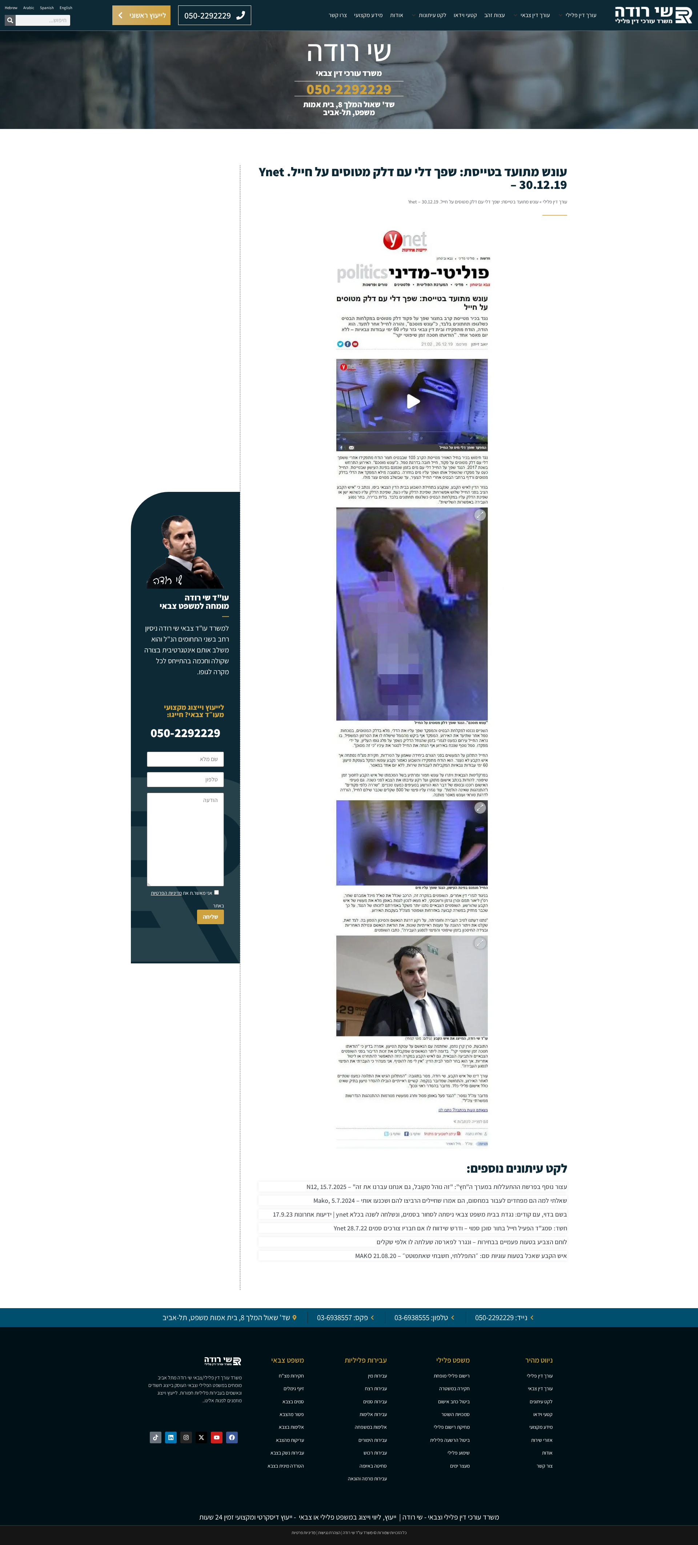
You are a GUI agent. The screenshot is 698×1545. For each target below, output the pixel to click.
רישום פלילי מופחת (452, 1375)
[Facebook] (232, 1437)
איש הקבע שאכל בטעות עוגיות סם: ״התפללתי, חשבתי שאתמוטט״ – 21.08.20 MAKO (461, 1255)
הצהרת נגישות (329, 1532)
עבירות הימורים (372, 1440)
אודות (547, 1452)
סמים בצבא (293, 1401)
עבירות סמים (375, 1401)
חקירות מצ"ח (291, 1375)
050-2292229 (185, 732)
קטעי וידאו (543, 1414)
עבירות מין (377, 1375)
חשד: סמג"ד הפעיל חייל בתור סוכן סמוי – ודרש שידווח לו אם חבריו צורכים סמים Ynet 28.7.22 (450, 1228)
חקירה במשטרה (454, 1388)
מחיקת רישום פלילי (452, 1427)
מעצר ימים (460, 1466)
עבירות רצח (376, 1388)
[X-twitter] (201, 1437)
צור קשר (545, 1466)
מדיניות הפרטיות (166, 893)
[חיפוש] (10, 20)
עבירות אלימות (373, 1414)
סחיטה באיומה (373, 1466)
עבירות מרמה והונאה (367, 1478)
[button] (577, 15)
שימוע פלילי (459, 1452)
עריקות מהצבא (290, 1440)
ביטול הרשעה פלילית (450, 1440)
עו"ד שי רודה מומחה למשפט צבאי (194, 601)
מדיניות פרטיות (304, 1532)
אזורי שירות (542, 1440)
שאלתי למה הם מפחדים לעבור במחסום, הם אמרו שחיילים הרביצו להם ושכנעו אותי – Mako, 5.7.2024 (440, 1200)
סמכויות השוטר (455, 1414)
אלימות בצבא (291, 1427)
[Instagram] (186, 1437)
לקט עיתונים (541, 1401)
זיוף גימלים (294, 1388)
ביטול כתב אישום (454, 1401)
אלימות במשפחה (371, 1427)
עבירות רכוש (375, 1452)
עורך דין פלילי (555, 201)
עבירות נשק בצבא (287, 1452)
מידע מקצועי (541, 1427)
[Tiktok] (155, 1437)
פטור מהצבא (292, 1414)
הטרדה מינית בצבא (286, 1466)
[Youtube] (216, 1437)
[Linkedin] (171, 1437)
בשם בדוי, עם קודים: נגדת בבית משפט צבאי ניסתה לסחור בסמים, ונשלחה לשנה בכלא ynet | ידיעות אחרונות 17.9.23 (420, 1214)
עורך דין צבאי (540, 1388)
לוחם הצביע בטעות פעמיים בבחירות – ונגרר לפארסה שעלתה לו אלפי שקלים (472, 1242)
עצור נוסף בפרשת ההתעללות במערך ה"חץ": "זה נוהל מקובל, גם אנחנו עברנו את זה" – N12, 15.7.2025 (436, 1186)
